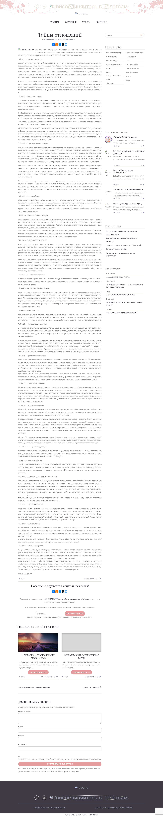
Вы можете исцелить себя (116, 249)
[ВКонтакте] (53, 44)
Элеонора (110, 299)
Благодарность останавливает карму (81, 656)
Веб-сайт (22, 744)
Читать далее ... (38, 672)
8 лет (55, 39)
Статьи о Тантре (132, 68)
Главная (55, 22)
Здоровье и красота (113, 64)
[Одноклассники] (56, 44)
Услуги (86, 22)
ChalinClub (129, 807)
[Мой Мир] (60, 44)
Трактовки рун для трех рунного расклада (128, 152)
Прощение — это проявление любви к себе (38, 656)
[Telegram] (66, 44)
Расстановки (131, 56)
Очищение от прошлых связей (128, 189)
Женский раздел (112, 60)
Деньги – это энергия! (91, 687)
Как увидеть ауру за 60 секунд (127, 203)
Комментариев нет (91, 579)
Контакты (101, 22)
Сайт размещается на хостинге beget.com (81, 814)
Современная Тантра (121, 277)
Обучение (71, 22)
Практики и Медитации (134, 53)
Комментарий (24, 711)
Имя (20, 727)
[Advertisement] (125, 106)
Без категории (111, 56)
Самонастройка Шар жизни (123, 295)
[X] (63, 44)
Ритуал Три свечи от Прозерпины (123, 171)
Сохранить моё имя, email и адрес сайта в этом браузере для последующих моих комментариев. (59, 759)
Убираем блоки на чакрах (125, 137)
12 (141, 184)
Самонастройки (132, 64)
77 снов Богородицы (114, 53)
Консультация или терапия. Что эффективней (123, 245)
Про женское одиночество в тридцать (35, 687)
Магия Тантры (59, 807)
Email (20, 736)
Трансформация (71, 39)
